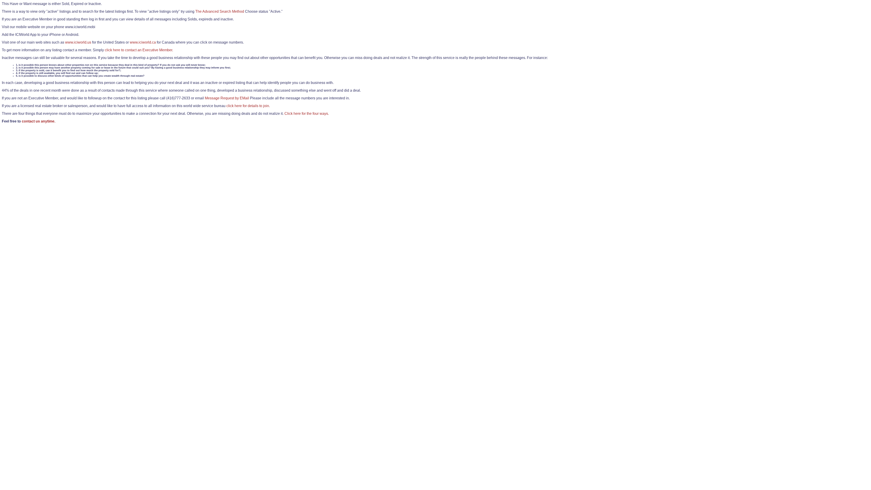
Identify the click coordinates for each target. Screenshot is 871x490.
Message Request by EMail (227, 98)
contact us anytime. (38, 121)
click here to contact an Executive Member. (139, 50)
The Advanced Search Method (219, 11)
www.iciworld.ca (143, 42)
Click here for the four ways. (306, 113)
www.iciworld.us (78, 42)
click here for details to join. (248, 106)
